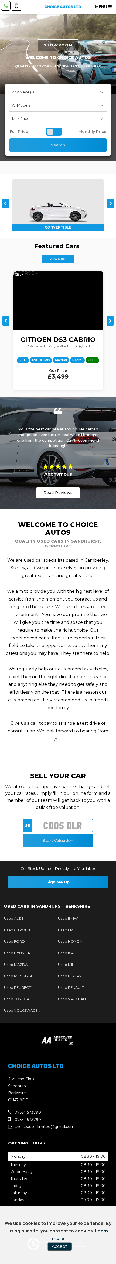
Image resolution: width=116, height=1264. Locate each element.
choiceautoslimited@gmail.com (43, 1126)
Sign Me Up (58, 882)
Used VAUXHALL (72, 999)
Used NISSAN (69, 976)
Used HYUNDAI (17, 953)
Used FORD (14, 941)
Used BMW (68, 918)
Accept (59, 1246)
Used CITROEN (17, 930)
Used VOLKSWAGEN (22, 1010)
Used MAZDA (16, 964)
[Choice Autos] (63, 6)
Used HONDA (70, 941)
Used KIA (66, 953)
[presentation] (5, 203)
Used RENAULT (71, 987)
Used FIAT (66, 930)
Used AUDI (13, 918)
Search (58, 145)
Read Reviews (58, 492)
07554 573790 (27, 1112)
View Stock (58, 259)
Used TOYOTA (16, 999)
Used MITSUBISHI (19, 976)
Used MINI (67, 964)
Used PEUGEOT (17, 987)
